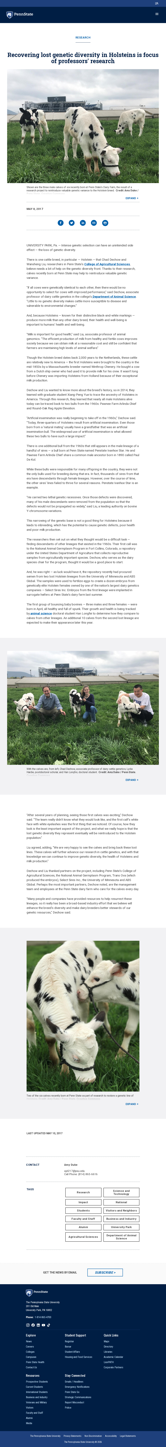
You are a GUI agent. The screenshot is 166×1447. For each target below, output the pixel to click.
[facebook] (61, 223)
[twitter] (72, 223)
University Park (121, 1227)
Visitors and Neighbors (121, 1210)
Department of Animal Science (114, 296)
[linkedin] (83, 223)
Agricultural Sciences (83, 1236)
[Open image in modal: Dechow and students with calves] (83, 708)
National (121, 1202)
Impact (83, 1202)
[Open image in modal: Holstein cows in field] (83, 126)
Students (83, 1210)
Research (83, 37)
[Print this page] (105, 223)
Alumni (83, 1227)
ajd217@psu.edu (74, 1171)
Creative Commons (53, 193)
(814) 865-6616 (88, 1174)
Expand (131, 198)
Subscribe (104, 1272)
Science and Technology (121, 1192)
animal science (41, 613)
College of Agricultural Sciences (107, 264)
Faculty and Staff (83, 1218)
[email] (94, 223)
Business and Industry (121, 1218)
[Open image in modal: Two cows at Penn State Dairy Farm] (83, 1016)
